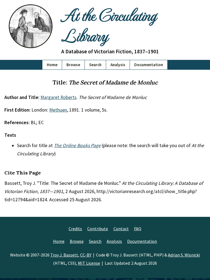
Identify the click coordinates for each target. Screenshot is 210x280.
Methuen (58, 110)
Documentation (148, 64)
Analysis (117, 64)
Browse (73, 64)
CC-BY (85, 255)
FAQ (137, 228)
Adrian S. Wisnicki (184, 255)
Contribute (97, 228)
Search (95, 64)
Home (52, 64)
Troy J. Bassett (64, 255)
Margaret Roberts (58, 97)
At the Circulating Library (108, 24)
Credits (75, 228)
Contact (121, 228)
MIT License (89, 263)
